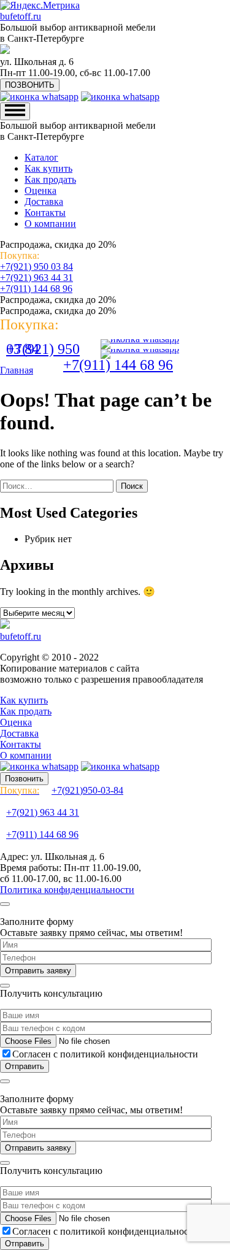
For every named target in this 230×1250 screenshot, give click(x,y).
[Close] (5, 904)
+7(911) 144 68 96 (36, 288)
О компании (50, 223)
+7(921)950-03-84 (61, 790)
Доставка (44, 201)
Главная (16, 370)
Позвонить (24, 778)
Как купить (48, 168)
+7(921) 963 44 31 (36, 277)
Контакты (45, 212)
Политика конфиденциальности (67, 889)
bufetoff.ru (20, 16)
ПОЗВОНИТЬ (30, 85)
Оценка (40, 190)
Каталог (41, 157)
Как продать (50, 179)
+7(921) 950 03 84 (36, 266)
